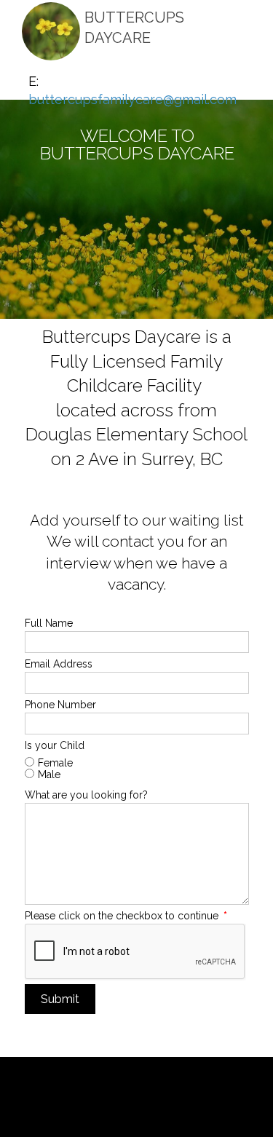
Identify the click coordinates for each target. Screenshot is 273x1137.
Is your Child (54, 745)
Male (49, 774)
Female (55, 763)
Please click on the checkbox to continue (126, 916)
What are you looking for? (86, 795)
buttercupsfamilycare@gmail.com (132, 99)
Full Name (49, 623)
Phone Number (60, 704)
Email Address (58, 664)
